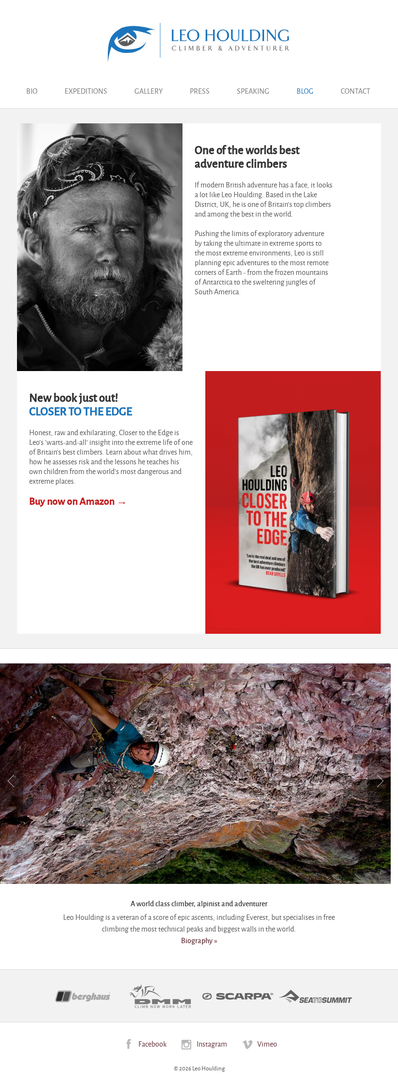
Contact (355, 90)
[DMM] (160, 996)
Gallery (148, 90)
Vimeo (267, 1043)
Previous (11, 780)
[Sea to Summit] (315, 996)
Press (200, 90)
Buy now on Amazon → (78, 501)
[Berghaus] (82, 996)
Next (379, 780)
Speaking (253, 90)
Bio (31, 90)
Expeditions (86, 90)
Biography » (199, 940)
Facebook (152, 1043)
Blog (305, 90)
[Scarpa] (238, 996)
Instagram (212, 1043)
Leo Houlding (199, 42)
